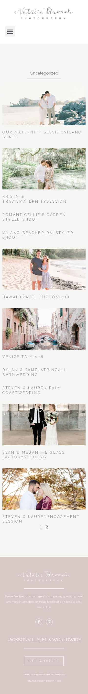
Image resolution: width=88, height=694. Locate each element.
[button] (10, 31)
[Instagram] (49, 622)
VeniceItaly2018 (23, 357)
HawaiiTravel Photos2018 (36, 297)
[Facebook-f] (38, 622)
